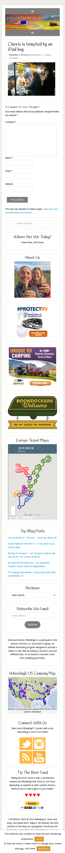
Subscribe (32, 624)
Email (8, 171)
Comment (10, 122)
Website (9, 184)
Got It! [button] (39, 839)
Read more (43, 848)
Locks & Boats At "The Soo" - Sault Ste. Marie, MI (32, 537)
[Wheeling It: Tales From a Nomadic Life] (32, 17)
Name (9, 158)
